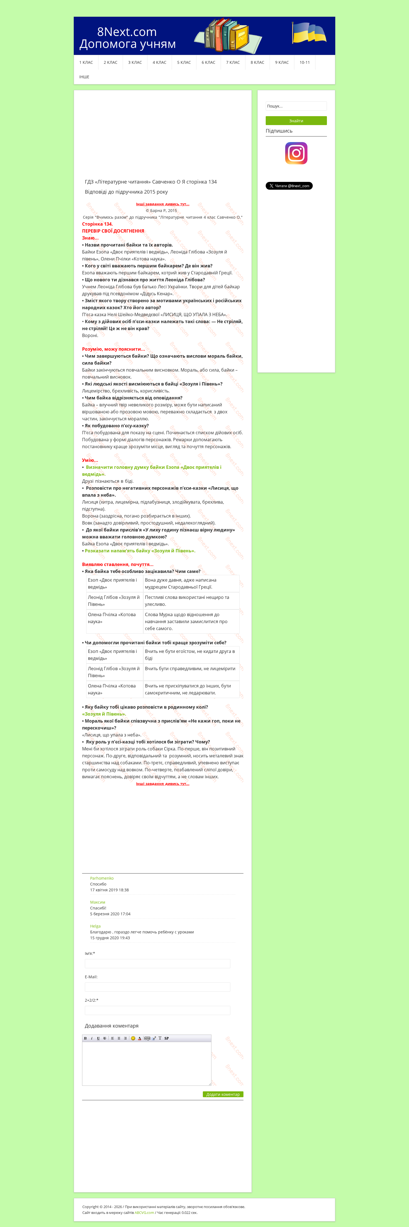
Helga (95, 926)
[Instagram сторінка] (296, 152)
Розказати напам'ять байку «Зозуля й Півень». (141, 551)
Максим (97, 902)
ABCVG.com (144, 1212)
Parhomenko (102, 878)
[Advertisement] (162, 138)
